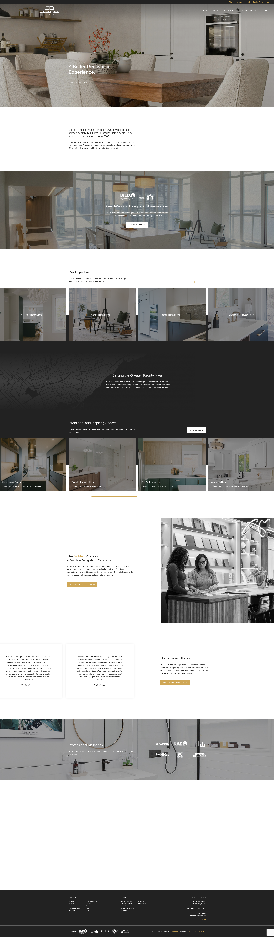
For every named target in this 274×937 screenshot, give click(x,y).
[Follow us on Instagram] (202, 919)
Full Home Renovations (127, 901)
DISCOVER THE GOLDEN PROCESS (82, 584)
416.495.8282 (202, 913)
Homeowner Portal (243, 2)
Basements (124, 910)
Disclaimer (175, 931)
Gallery (253, 10)
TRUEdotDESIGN (191, 931)
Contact (265, 10)
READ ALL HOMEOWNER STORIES (175, 683)
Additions (141, 901)
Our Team (71, 903)
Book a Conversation (261, 2)
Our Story (71, 901)
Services (226, 10)
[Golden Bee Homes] (49, 10)
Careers (70, 906)
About (191, 10)
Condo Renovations (126, 903)
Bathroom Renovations (127, 908)
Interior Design (142, 903)
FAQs (87, 908)
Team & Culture (208, 10)
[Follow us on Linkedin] (205, 919)
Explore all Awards (137, 225)
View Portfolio (196, 430)
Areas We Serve (73, 910)
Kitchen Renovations (126, 906)
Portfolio (242, 10)
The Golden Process (74, 908)
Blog (230, 2)
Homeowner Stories (91, 901)
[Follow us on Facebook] (200, 919)
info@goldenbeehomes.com (198, 915)
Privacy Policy (202, 931)
